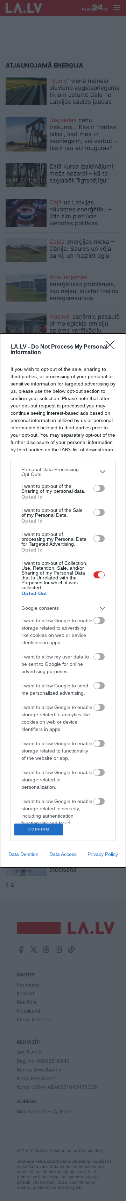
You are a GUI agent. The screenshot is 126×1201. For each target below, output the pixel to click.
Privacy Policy (103, 854)
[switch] (99, 488)
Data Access (63, 854)
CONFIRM (38, 829)
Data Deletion (23, 854)
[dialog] (63, 601)
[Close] (112, 347)
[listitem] (63, 472)
